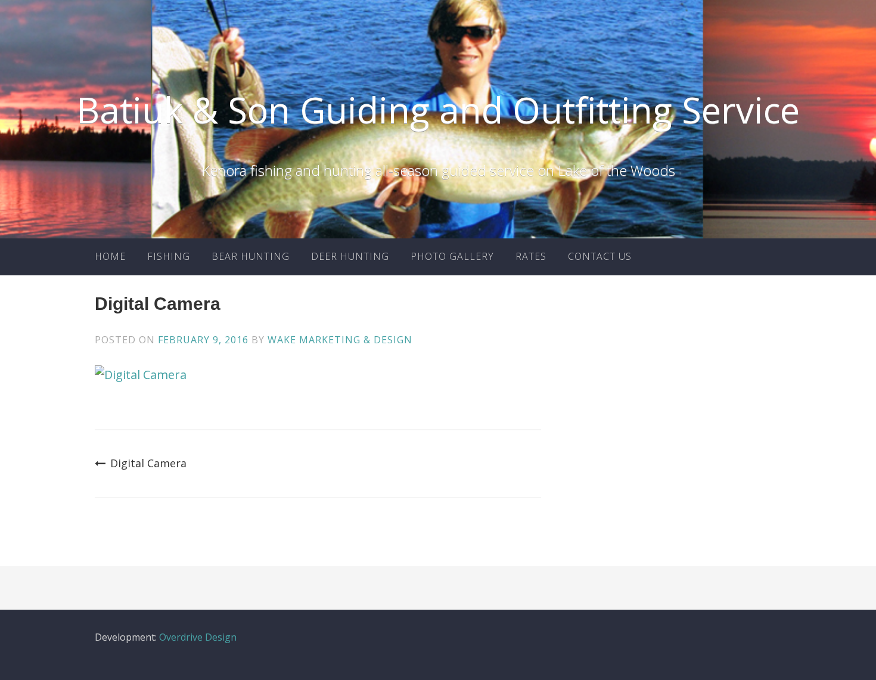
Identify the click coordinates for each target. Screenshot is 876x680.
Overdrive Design (198, 637)
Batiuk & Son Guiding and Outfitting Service (438, 109)
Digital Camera (148, 463)
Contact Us (600, 256)
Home (110, 256)
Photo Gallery (452, 256)
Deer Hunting (350, 256)
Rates (530, 256)
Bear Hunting (251, 256)
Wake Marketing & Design (340, 339)
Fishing (168, 256)
